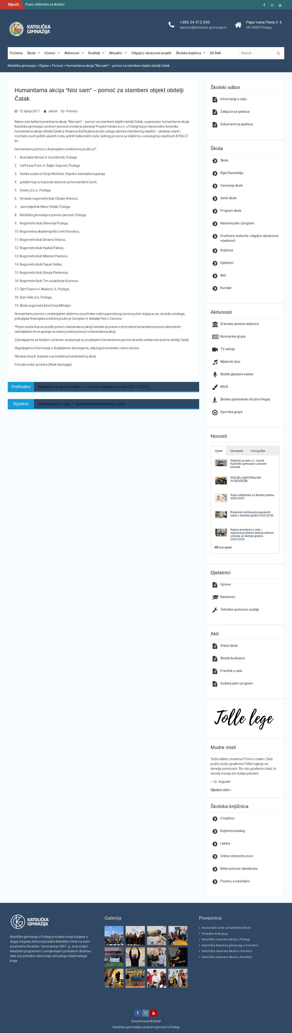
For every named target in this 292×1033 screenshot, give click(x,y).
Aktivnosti (71, 53)
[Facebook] (264, 5)
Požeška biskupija (215, 933)
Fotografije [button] (258, 451)
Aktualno (115, 53)
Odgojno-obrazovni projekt (151, 53)
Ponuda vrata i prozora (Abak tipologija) (43, 364)
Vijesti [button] (219, 451)
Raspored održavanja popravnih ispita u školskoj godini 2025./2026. (252, 514)
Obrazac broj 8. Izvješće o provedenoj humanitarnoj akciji (55, 356)
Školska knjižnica (188, 53)
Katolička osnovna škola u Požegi (226, 939)
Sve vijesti (225, 547)
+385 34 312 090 (195, 22)
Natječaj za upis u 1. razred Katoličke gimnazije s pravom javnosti (248, 463)
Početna (16, 53)
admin (53, 111)
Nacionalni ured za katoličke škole (226, 927)
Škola (31, 53)
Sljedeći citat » (221, 790)
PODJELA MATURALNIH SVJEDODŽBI (245, 479)
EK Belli (215, 53)
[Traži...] (262, 53)
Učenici (49, 53)
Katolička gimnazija (127, 1027)
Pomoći (71, 111)
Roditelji (94, 53)
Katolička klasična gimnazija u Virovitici (230, 945)
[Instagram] (272, 5)
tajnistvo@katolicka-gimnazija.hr (203, 27)
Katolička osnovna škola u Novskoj (227, 957)
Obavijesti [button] (236, 451)
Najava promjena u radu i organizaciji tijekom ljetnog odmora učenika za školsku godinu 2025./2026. (252, 534)
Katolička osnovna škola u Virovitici (227, 951)
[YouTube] (280, 5)
